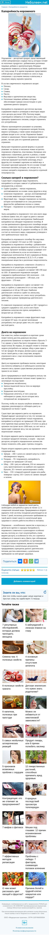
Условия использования (24, 928)
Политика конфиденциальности (24, 931)
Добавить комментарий (24, 581)
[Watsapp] (31, 561)
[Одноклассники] (25, 561)
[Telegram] (36, 561)
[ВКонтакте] (20, 561)
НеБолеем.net (36, 2)
